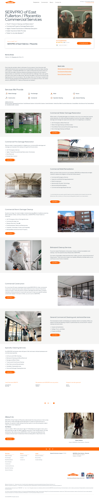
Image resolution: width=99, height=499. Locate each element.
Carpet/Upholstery (49, 103)
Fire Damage (8, 457)
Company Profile (23, 455)
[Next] (54, 403)
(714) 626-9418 (90, 2)
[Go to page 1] (48, 403)
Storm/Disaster (8, 461)
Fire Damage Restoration (65, 71)
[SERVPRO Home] (10, 2)
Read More (9, 439)
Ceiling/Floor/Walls (58, 103)
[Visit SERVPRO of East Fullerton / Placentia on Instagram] (50, 449)
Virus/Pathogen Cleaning (28, 103)
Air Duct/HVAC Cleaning (40, 103)
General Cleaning (8, 470)
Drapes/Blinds (75, 103)
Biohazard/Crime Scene (18, 103)
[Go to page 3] (51, 403)
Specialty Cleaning (9, 468)
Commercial (44, 2)
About (51, 2)
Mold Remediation (9, 459)
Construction (7, 463)
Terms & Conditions (39, 455)
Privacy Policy (38, 457)
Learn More (54, 132)
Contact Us (58, 2)
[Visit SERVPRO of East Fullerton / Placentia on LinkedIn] (46, 449)
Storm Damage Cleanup (64, 74)
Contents (17, 104)
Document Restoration (67, 103)
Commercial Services (9, 465)
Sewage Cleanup (8, 103)
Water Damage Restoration (65, 69)
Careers (22, 457)
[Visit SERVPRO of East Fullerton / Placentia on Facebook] (52, 449)
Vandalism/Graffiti (10, 104)
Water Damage (8, 455)
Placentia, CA (15, 57)
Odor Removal (82, 103)
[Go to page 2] (49, 403)
